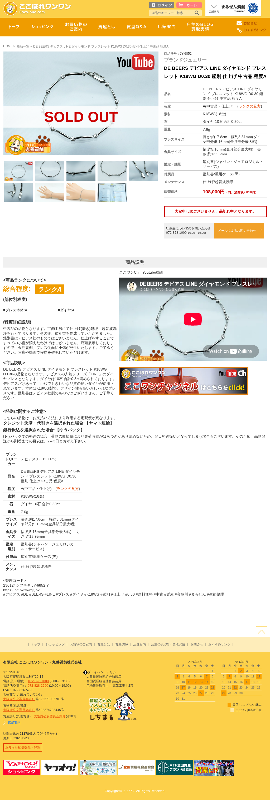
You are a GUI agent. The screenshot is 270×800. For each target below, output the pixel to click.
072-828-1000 (38, 681)
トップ (35, 644)
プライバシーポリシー (103, 672)
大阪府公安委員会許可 (19, 699)
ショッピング (55, 644)
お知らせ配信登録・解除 (22, 747)
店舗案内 (139, 644)
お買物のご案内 (81, 644)
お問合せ (196, 644)
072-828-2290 (38, 685)
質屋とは (103, 644)
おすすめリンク (219, 644)
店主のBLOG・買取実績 (168, 644)
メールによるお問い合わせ (237, 230)
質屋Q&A (121, 644)
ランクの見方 (250, 106)
